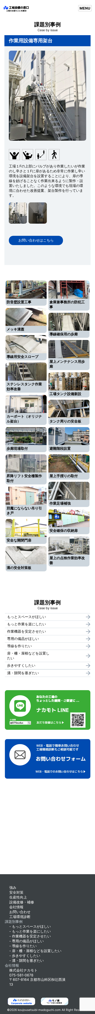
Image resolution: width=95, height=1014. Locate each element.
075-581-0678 (21, 975)
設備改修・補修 (21, 902)
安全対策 (16, 892)
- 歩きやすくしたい (24, 955)
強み (12, 887)
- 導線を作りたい (23, 946)
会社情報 (16, 907)
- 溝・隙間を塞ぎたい (26, 960)
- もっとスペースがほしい (30, 926)
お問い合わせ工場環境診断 (19, 914)
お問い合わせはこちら (36, 240)
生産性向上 (18, 897)
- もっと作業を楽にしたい (30, 931)
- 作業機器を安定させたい (30, 936)
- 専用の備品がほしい (26, 941)
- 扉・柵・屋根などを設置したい (35, 951)
